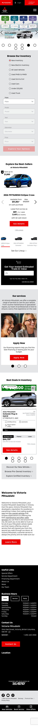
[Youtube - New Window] (8, 695)
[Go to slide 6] (12, 461)
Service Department (9, 576)
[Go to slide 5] (31, 458)
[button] (6, 2)
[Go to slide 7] (19, 461)
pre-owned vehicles (17, 513)
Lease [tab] (30, 436)
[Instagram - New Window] (12, 695)
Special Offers (7, 573)
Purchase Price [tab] (8, 436)
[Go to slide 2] (19, 366)
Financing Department (11, 579)
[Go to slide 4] (25, 458)
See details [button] (12, 450)
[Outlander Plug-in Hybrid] (19, 408)
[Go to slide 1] (12, 366)
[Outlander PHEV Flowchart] (19, 27)
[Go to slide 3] (25, 366)
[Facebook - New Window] (3, 695)
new (3, 513)
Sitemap (20, 698)
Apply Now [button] (19, 358)
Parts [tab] (25, 598)
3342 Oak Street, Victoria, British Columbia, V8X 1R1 (18, 630)
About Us (5, 581)
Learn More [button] (11, 542)
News (4, 584)
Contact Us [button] (10, 644)
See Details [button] (19, 224)
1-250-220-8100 (30, 635)
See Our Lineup (18, 251)
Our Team (5, 587)
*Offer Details (31, 444)
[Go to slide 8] (25, 461)
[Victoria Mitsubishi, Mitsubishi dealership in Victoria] (5, 10)
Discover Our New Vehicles (18, 467)
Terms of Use (29, 698)
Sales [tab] (5, 598)
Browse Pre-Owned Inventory (18, 471)
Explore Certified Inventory (18, 476)
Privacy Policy (6, 700)
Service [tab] (15, 598)
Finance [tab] (19, 436)
